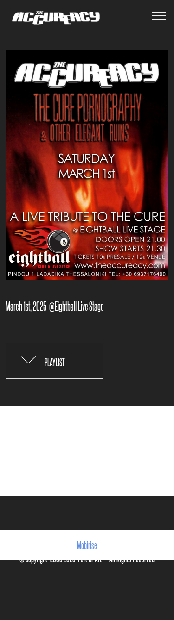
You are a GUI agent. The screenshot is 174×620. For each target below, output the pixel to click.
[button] (54, 361)
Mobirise (87, 545)
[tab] (54, 361)
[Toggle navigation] (159, 15)
